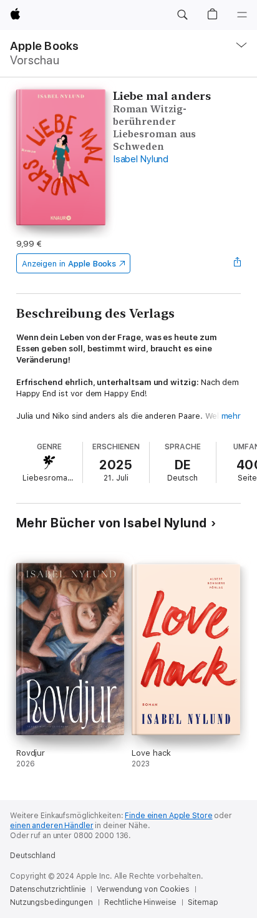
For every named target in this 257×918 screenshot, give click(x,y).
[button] (182, 15)
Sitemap (203, 902)
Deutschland (33, 855)
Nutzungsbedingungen (51, 902)
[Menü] (242, 15)
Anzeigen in (69, 263)
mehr (231, 416)
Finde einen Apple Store (168, 815)
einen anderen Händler (51, 825)
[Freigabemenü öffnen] (237, 263)
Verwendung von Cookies (143, 889)
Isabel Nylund (140, 159)
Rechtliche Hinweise (140, 902)
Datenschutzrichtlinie (47, 889)
